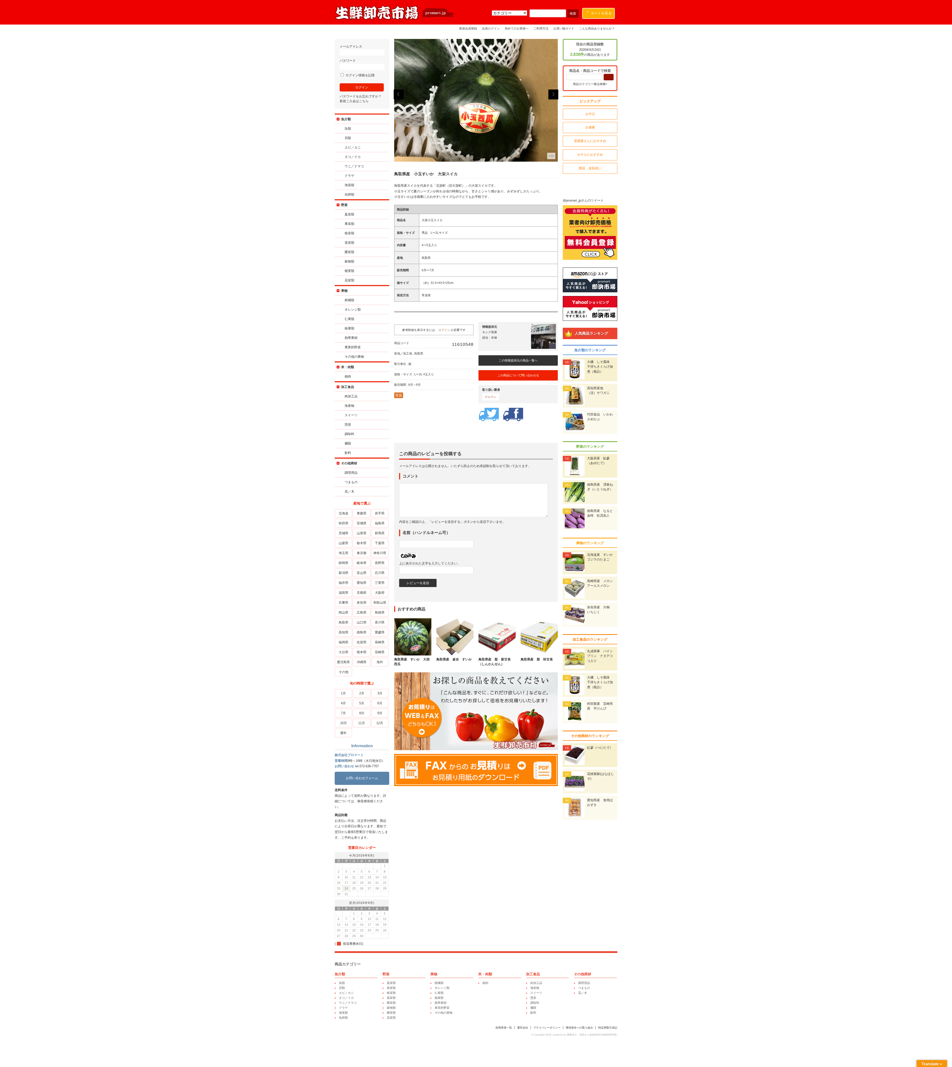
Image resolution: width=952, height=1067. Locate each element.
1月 (343, 693)
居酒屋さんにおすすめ (590, 141)
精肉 (348, 376)
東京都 (361, 553)
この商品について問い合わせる (518, 375)
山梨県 (343, 543)
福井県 (343, 583)
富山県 (361, 573)
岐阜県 (361, 563)
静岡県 (343, 563)
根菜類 (349, 233)
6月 (379, 703)
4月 (343, 703)
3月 (379, 693)
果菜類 (349, 224)
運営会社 (522, 1027)
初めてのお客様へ (517, 28)
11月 (361, 723)
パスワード (348, 60)
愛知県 (361, 583)
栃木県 (361, 543)
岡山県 (343, 612)
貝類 (348, 138)
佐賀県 (361, 642)
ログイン (444, 329)
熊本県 (361, 652)
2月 (361, 693)
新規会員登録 (468, 28)
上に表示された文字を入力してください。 (429, 563)
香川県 (380, 622)
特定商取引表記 (607, 1027)
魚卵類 (349, 194)
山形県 (361, 533)
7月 (343, 713)
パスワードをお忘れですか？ (361, 96)
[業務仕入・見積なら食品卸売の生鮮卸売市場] (395, 19)
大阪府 (380, 592)
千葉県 (380, 543)
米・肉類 (347, 367)
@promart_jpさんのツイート (583, 200)
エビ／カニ (353, 147)
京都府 (361, 592)
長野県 (380, 563)
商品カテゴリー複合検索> (590, 84)
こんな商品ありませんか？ (597, 28)
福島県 (380, 523)
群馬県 (380, 533)
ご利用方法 (541, 28)
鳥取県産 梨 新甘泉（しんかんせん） (494, 661)
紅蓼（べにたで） (600, 747)
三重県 (380, 583)
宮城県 (361, 523)
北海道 (343, 513)
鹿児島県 (343, 662)
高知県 (343, 632)
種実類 (349, 271)
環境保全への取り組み (579, 1027)
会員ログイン (491, 28)
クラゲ (349, 176)
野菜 (344, 205)
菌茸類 (349, 252)
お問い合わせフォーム (362, 778)
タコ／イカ (353, 157)
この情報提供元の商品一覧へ (518, 360)
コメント (410, 476)
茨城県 (343, 533)
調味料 (349, 434)
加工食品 (347, 387)
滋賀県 (343, 592)
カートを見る (599, 13)
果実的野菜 (353, 347)
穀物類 (349, 261)
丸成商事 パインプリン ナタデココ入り (600, 656)
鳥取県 (343, 622)
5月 (361, 703)
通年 (343, 733)
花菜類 (349, 280)
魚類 (348, 128)
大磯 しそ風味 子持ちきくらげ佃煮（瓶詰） (600, 366)
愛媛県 (380, 632)
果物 (344, 291)
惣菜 (348, 424)
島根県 (380, 612)
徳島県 (361, 632)
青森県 (361, 513)
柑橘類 (349, 300)
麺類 (348, 443)
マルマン (491, 397)
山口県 (361, 622)
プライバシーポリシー (547, 1027)
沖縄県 (361, 662)
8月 (361, 713)
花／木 (349, 491)
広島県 (361, 612)
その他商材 (349, 463)
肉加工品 (351, 396)
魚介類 (346, 119)
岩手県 (380, 513)
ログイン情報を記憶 (360, 75)
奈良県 (361, 602)
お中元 (590, 114)
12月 (379, 723)
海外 (380, 662)
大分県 (343, 652)
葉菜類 (349, 214)
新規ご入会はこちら (354, 101)
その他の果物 (354, 356)
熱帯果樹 (351, 338)
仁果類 (349, 319)
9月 (379, 713)
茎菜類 (349, 242)
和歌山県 (379, 602)
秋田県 (343, 523)
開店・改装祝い (590, 168)
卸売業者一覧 (504, 1027)
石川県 (380, 573)
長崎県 (380, 642)
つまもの (351, 482)
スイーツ (351, 415)
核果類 (349, 328)
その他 (343, 672)
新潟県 (343, 573)
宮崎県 (380, 652)
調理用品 (351, 472)
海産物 (349, 406)
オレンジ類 (353, 309)
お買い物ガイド (563, 28)
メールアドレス (351, 46)
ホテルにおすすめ (590, 154)
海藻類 (349, 185)
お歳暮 (590, 127)
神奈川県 (379, 553)
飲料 (348, 453)
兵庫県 (343, 602)
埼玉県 (343, 553)
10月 (343, 723)
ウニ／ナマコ (354, 166)
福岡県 (343, 642)
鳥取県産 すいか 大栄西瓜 (412, 661)
